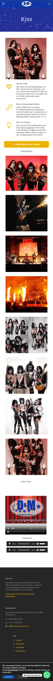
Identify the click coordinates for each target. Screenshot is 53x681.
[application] (27, 543)
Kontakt (19, 640)
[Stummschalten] (37, 544)
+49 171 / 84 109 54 (15, 623)
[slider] (24, 543)
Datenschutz (20, 651)
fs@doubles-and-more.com (19, 626)
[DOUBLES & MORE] (26, 4)
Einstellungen (13, 670)
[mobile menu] (3, 4)
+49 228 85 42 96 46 (15, 619)
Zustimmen (8, 677)
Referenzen (20, 644)
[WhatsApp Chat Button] (47, 675)
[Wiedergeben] (10, 544)
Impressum (20, 647)
